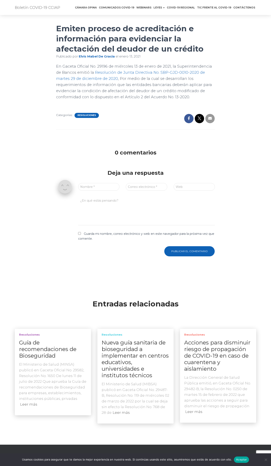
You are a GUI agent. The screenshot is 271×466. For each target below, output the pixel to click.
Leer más (28, 404)
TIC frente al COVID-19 (214, 7)
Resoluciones (86, 115)
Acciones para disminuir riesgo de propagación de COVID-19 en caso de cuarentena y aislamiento (217, 355)
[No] (266, 460)
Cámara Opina (86, 7)
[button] (164, 7)
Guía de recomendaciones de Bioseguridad (47, 349)
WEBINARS (143, 7)
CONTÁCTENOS (244, 7)
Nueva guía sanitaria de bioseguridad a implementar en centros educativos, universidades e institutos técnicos (135, 359)
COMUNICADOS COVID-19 (116, 7)
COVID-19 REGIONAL (181, 7)
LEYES (158, 7)
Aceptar (241, 459)
